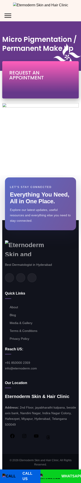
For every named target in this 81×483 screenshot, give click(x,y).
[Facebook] (9, 277)
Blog (13, 315)
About (14, 307)
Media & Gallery (21, 323)
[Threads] (46, 437)
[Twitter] (20, 277)
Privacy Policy (19, 338)
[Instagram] (31, 277)
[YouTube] (34, 436)
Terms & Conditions (24, 331)
